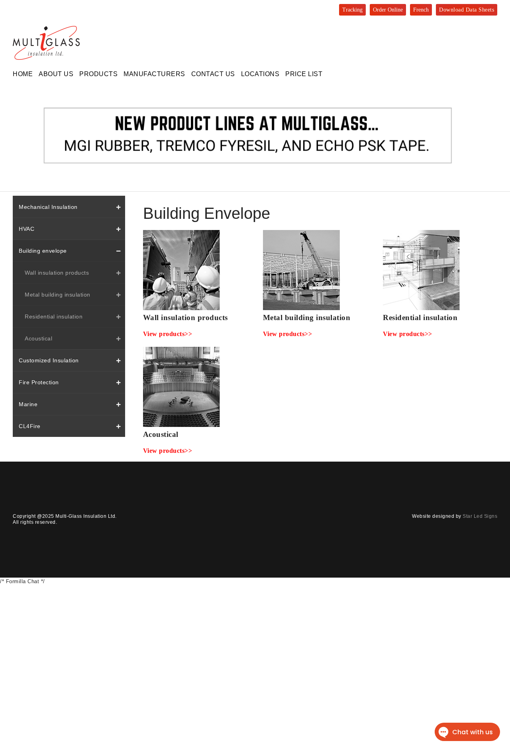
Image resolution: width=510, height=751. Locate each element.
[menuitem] (23, 74)
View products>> (167, 333)
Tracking (352, 10)
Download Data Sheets (466, 10)
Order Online (388, 10)
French (421, 10)
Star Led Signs (480, 516)
